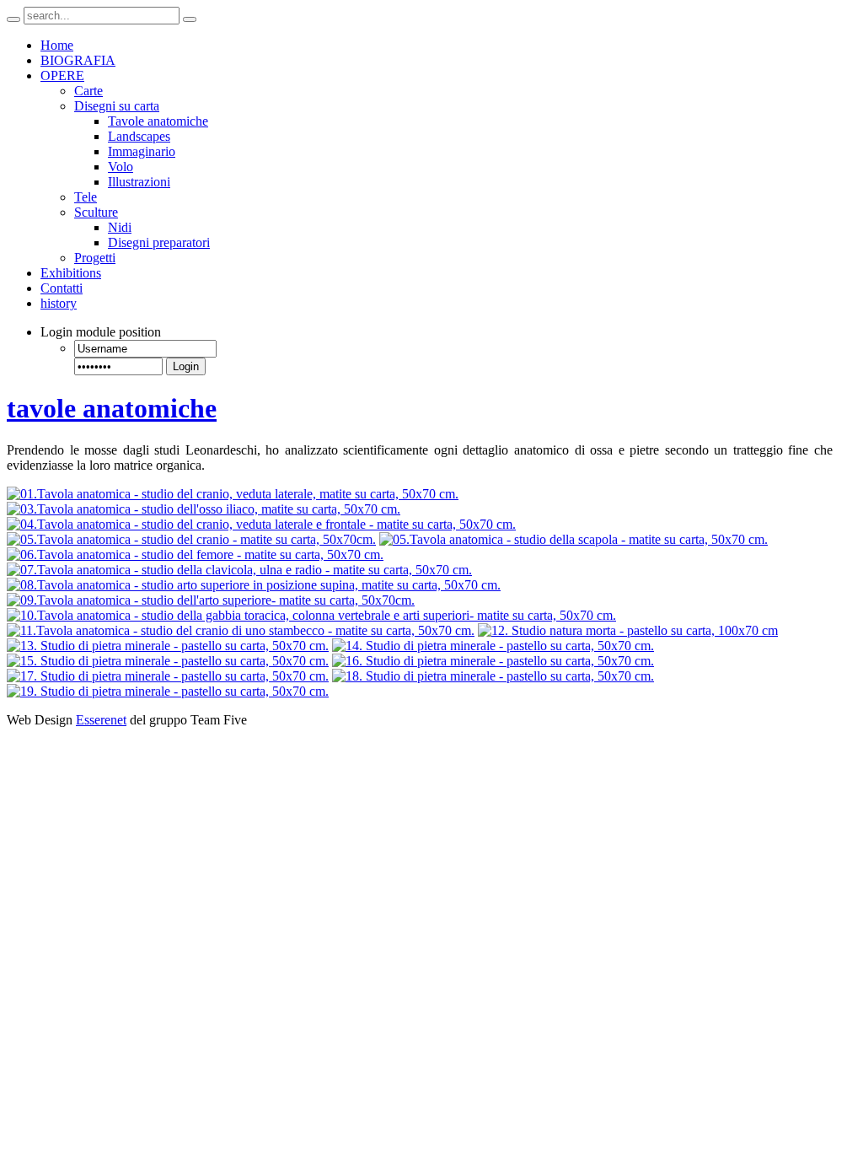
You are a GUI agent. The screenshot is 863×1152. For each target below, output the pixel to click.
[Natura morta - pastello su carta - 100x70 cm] (628, 630)
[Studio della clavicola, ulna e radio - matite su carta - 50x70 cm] (239, 570)
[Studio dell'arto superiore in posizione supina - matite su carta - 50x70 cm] (254, 585)
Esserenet (101, 720)
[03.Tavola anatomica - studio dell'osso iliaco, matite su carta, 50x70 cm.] (203, 509)
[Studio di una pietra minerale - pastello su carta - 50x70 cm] (168, 645)
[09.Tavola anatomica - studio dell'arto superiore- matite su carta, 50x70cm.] (211, 600)
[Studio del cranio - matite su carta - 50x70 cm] (191, 539)
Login (186, 366)
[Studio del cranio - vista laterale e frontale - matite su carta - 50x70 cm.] (261, 524)
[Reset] (189, 19)
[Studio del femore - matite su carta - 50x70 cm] (195, 554)
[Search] (13, 19)
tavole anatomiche (112, 408)
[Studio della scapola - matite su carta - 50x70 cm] (573, 539)
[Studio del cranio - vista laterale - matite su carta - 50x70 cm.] (232, 494)
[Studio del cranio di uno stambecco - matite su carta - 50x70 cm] (240, 630)
